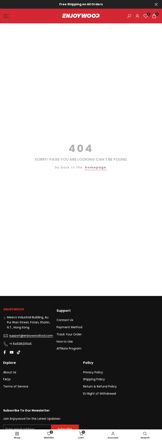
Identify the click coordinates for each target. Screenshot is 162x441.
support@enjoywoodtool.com (31, 335)
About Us (9, 372)
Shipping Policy (94, 379)
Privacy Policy (93, 372)
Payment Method (69, 327)
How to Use (65, 341)
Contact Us (65, 320)
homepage (95, 167)
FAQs (7, 379)
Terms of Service (15, 386)
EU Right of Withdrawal (99, 393)
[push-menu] (6, 16)
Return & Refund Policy (100, 386)
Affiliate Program (69, 348)
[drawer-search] (129, 16)
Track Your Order (69, 334)
